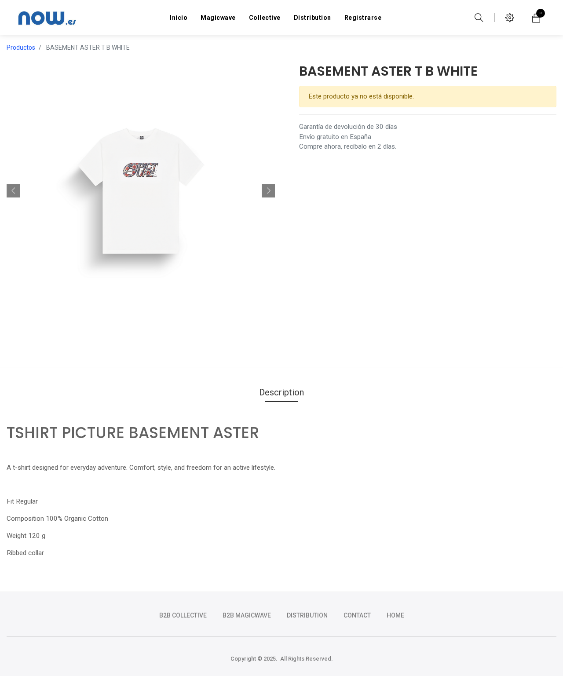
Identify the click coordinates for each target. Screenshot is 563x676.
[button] (13, 190)
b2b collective (183, 615)
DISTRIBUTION (307, 615)
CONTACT (357, 615)
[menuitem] (178, 17)
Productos (21, 47)
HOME (395, 615)
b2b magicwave (247, 615)
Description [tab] (281, 392)
